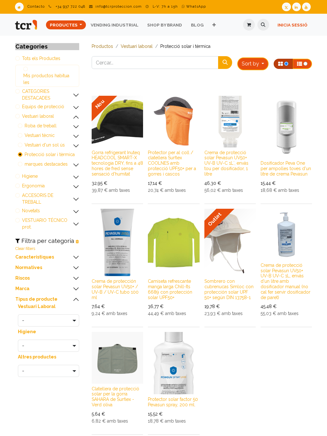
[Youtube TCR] (306, 7)
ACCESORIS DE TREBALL (37, 199)
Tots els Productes (41, 58)
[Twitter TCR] (286, 7)
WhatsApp (195, 6)
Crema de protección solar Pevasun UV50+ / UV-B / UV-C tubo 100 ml (115, 289)
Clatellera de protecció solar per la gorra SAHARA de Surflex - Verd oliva (115, 396)
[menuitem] (66, 24)
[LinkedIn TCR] (296, 7)
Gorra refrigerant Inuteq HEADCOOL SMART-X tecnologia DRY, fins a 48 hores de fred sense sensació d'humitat (117, 163)
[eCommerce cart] (249, 25)
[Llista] (302, 64)
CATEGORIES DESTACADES (36, 95)
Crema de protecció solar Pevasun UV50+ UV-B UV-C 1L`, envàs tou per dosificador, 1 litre (226, 163)
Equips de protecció (43, 106)
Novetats (31, 210)
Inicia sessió (293, 24)
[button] (263, 25)
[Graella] (283, 64)
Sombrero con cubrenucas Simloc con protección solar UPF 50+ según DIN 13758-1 (229, 289)
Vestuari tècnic (40, 135)
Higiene (30, 176)
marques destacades (46, 164)
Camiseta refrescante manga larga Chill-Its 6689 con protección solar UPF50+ (170, 289)
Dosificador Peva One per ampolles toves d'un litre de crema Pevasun (286, 169)
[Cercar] (225, 62)
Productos (102, 46)
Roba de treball (41, 125)
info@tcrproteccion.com (118, 6)
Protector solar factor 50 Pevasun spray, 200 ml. (173, 402)
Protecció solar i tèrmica (50, 154)
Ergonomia (33, 185)
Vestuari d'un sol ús (45, 144)
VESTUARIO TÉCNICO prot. (44, 223)
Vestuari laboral (38, 116)
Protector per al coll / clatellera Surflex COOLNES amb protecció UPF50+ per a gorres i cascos (172, 163)
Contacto (36, 6)
